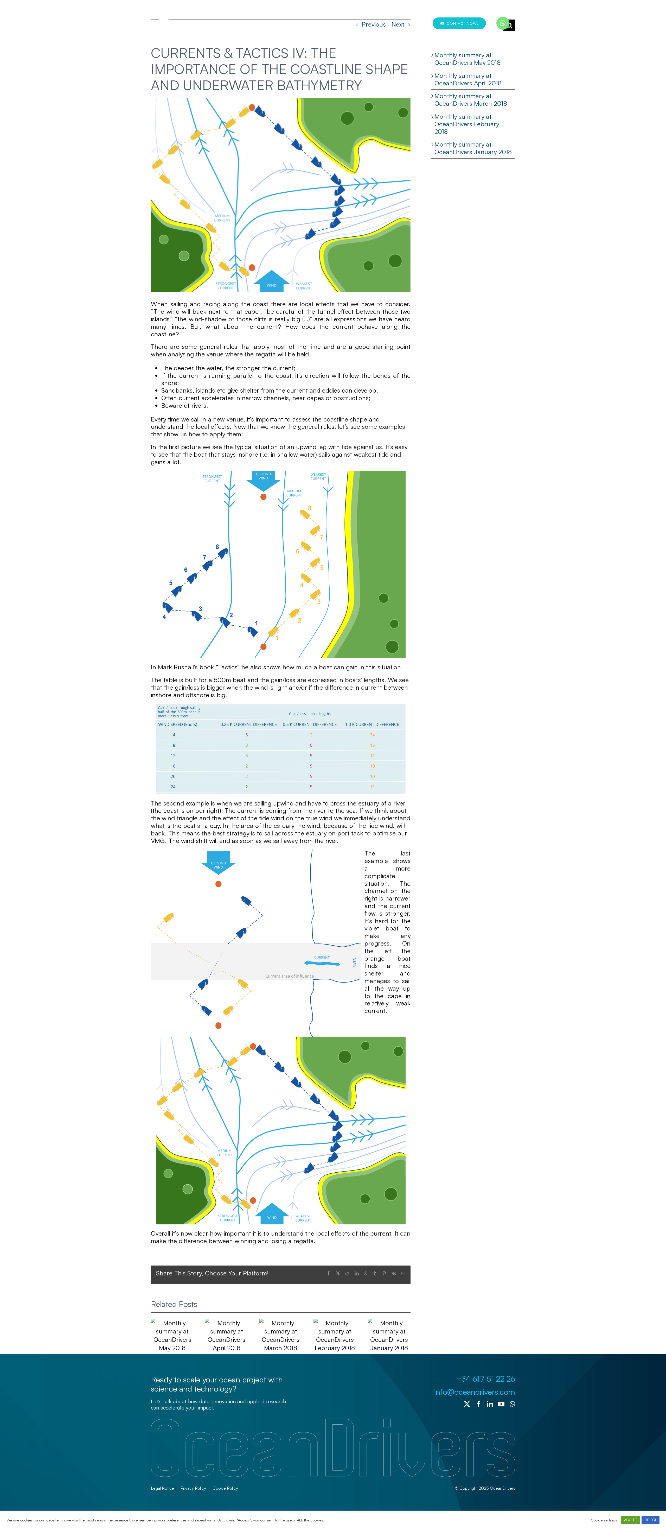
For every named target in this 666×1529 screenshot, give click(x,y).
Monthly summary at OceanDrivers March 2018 (470, 99)
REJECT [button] (650, 1520)
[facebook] (478, 1404)
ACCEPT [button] (630, 1520)
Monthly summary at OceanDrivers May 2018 (467, 58)
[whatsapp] (502, 23)
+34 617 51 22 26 (486, 1378)
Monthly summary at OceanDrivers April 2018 (468, 79)
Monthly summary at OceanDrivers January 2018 (473, 148)
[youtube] (501, 1404)
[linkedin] (490, 1404)
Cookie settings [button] (604, 1520)
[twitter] (467, 1404)
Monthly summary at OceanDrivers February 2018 (466, 123)
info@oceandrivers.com (474, 1391)
